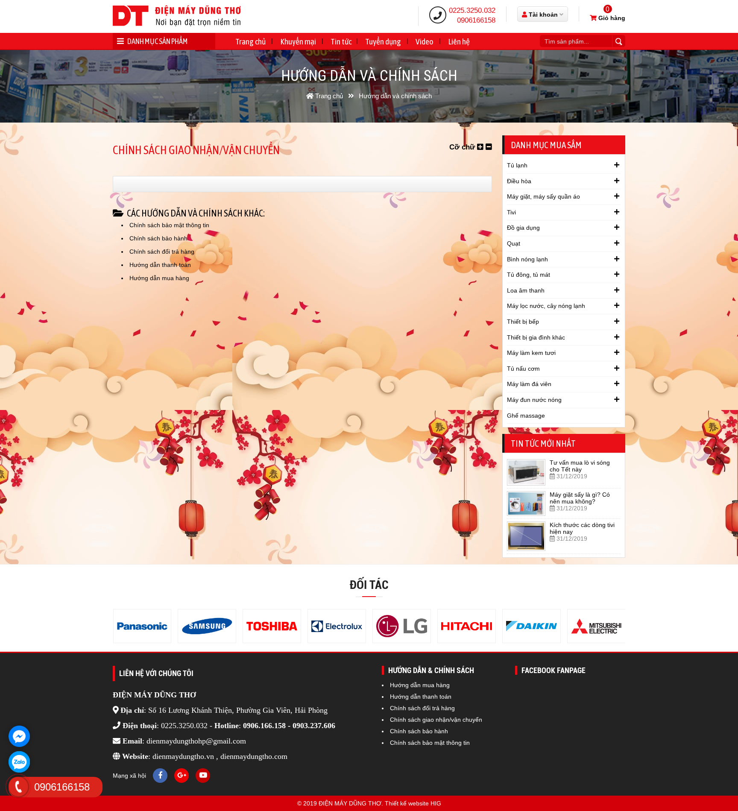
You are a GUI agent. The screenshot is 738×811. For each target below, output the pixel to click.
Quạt (513, 243)
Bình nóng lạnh (527, 259)
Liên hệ (459, 41)
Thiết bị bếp (523, 321)
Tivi (511, 212)
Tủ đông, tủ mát (528, 274)
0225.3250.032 (472, 10)
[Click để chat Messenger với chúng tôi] (19, 736)
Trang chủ (250, 41)
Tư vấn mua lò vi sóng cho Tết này (580, 466)
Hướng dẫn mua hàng (159, 278)
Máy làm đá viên (529, 384)
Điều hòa (519, 181)
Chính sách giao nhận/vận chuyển (436, 719)
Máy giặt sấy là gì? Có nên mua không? (580, 498)
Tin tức (341, 41)
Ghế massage (526, 415)
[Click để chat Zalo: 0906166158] (19, 762)
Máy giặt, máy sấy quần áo (543, 196)
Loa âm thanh (526, 290)
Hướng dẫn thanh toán (160, 264)
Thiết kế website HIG (413, 803)
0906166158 (476, 20)
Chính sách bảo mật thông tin (169, 225)
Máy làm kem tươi (531, 352)
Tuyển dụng (383, 41)
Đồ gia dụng (523, 227)
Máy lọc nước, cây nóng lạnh (546, 305)
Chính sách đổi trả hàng (161, 251)
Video (424, 41)
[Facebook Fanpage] (160, 775)
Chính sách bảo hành (158, 238)
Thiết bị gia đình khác (536, 337)
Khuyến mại (298, 41)
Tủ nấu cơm (523, 368)
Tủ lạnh (517, 165)
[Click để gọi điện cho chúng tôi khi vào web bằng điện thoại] (19, 786)
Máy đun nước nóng (534, 399)
